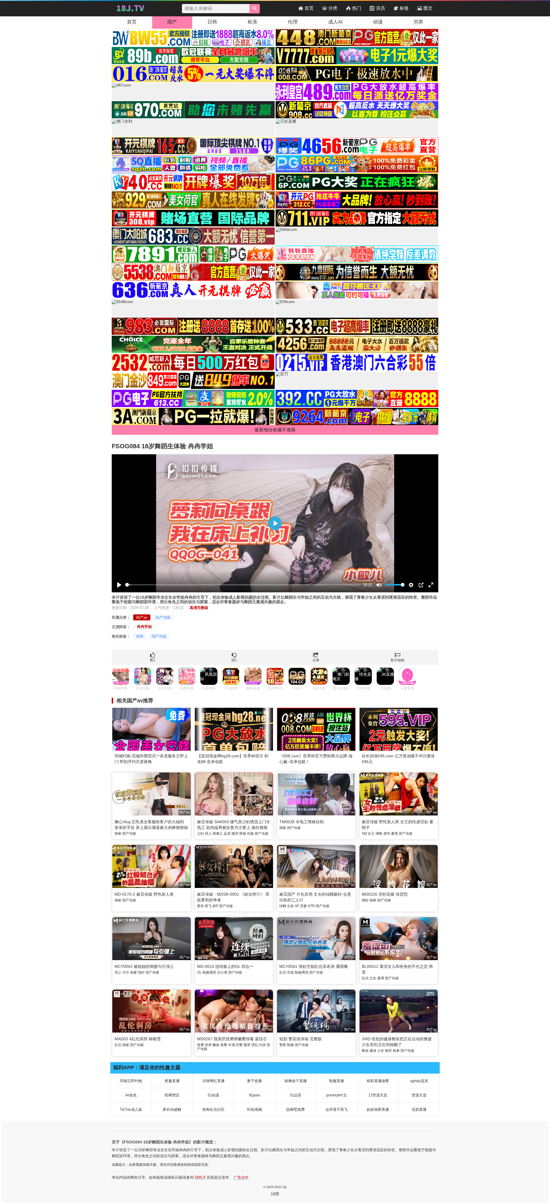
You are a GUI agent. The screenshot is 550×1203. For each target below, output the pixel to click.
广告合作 (241, 1177)
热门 (356, 8)
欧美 (253, 22)
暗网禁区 (172, 1095)
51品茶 (295, 1095)
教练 (365, 1051)
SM (364, 834)
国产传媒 (163, 617)
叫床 (262, 1045)
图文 (428, 8)
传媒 (250, 834)
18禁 (275, 1194)
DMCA (200, 1177)
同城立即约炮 (131, 1081)
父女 (373, 978)
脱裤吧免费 (295, 1109)
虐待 (386, 834)
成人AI (335, 22)
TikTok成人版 (131, 1109)
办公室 (222, 972)
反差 (227, 834)
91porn (254, 1095)
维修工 (218, 834)
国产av (142, 617)
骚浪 (234, 834)
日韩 (212, 22)
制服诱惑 (209, 972)
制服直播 (336, 1081)
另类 (418, 22)
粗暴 (396, 1051)
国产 (172, 22)
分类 (332, 8)
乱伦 (282, 972)
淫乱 (254, 1045)
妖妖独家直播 (378, 1109)
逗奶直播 (419, 1109)
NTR (311, 906)
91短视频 (254, 1109)
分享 (316, 660)
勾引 (125, 972)
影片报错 (397, 660)
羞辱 (394, 834)
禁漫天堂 (419, 1095)
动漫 (378, 22)
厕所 (388, 1051)
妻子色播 (254, 1081)
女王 (371, 834)
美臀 (223, 1045)
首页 (309, 8)
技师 (208, 1045)
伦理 (293, 22)
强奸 (141, 972)
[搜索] (255, 8)
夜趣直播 (172, 1081)
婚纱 (365, 900)
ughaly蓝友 (419, 1081)
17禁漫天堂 (377, 1095)
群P (215, 906)
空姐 (290, 972)
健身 (373, 1051)
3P (297, 906)
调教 (379, 834)
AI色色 (131, 1095)
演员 (380, 8)
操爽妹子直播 (295, 1081)
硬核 (242, 834)
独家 (140, 636)
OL (199, 972)
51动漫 (213, 1095)
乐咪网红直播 (213, 1081)
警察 (282, 1045)
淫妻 (303, 906)
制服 (290, 1045)
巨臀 (239, 1045)
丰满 (231, 1045)
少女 (380, 1051)
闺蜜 (133, 972)
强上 (208, 834)
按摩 (200, 1045)
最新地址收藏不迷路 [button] (275, 429)
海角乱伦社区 (213, 1109)
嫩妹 (216, 1045)
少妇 (200, 834)
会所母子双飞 (336, 1109)
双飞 (208, 906)
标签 (404, 8)
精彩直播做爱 (378, 1081)
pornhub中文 (336, 1095)
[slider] (243, 584)
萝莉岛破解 (172, 1109)
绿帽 (282, 906)
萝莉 (200, 906)
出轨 (290, 906)
